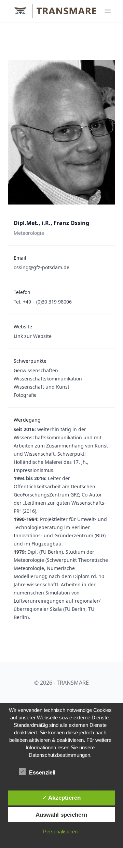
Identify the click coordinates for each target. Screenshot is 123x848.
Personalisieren (60, 831)
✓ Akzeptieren (61, 798)
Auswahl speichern (61, 815)
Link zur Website (33, 336)
